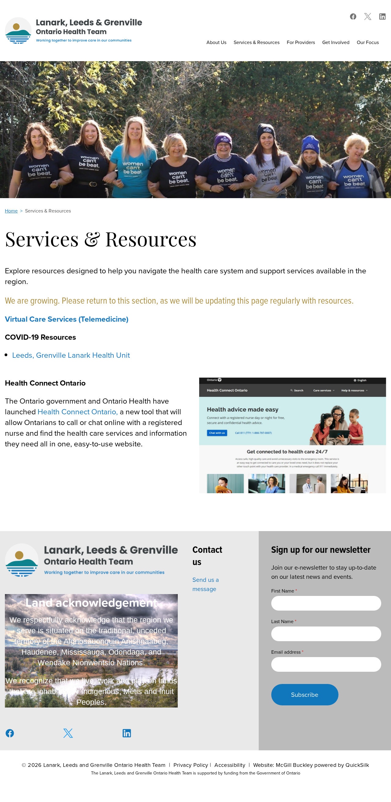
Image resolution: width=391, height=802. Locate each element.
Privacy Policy (191, 765)
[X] (367, 16)
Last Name (284, 621)
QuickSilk (357, 765)
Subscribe (304, 694)
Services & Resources (48, 210)
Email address (287, 652)
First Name (284, 590)
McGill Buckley (294, 765)
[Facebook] (353, 16)
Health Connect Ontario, (78, 411)
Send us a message (205, 584)
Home (11, 210)
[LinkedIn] (382, 16)
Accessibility (229, 765)
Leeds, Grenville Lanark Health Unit (71, 355)
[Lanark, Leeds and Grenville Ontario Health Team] (73, 30)
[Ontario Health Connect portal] (292, 435)
